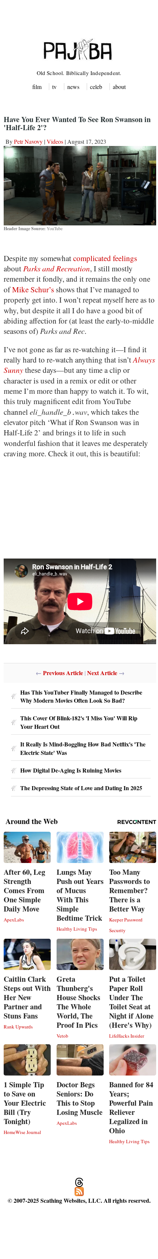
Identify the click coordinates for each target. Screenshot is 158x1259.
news (73, 86)
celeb (96, 86)
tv (54, 86)
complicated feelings (105, 258)
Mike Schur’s (33, 289)
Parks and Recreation (56, 268)
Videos (55, 141)
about (119, 86)
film (37, 86)
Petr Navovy (28, 141)
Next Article (102, 672)
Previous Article (63, 672)
